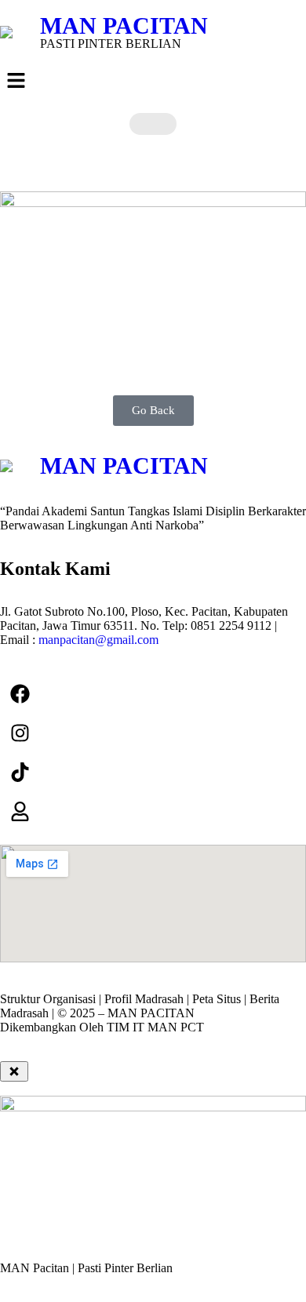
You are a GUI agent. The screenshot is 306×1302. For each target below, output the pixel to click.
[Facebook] (19, 693)
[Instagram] (19, 732)
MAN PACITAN (124, 25)
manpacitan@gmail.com (98, 639)
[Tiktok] (19, 771)
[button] (153, 81)
